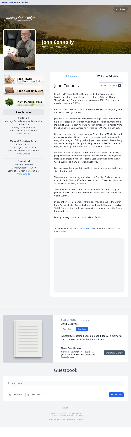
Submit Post (116, 394)
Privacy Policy (58, 415)
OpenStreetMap (68, 419)
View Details (23, 133)
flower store (60, 231)
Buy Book (82, 329)
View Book (67, 329)
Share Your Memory (114, 353)
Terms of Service (72, 415)
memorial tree (87, 228)
